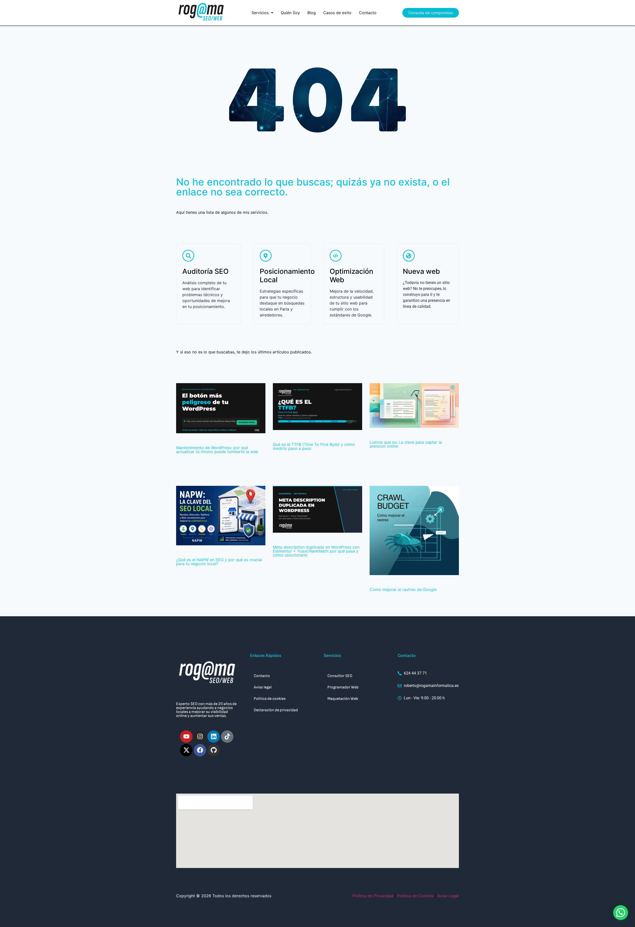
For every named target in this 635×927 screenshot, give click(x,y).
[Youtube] (186, 736)
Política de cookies (270, 698)
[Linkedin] (213, 736)
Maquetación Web (342, 698)
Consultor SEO (339, 676)
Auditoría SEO (205, 271)
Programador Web (343, 687)
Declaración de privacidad (276, 710)
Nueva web (421, 271)
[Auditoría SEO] (188, 256)
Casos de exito (337, 12)
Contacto (368, 12)
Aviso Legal (448, 895)
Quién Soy (290, 12)
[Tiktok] (227, 736)
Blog (311, 12)
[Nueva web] (409, 256)
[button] (262, 12)
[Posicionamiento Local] (266, 256)
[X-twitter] (186, 750)
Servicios (260, 12)
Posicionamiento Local (287, 275)
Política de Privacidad (372, 895)
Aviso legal (263, 687)
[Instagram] (200, 736)
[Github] (213, 750)
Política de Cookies (415, 895)
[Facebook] (200, 750)
